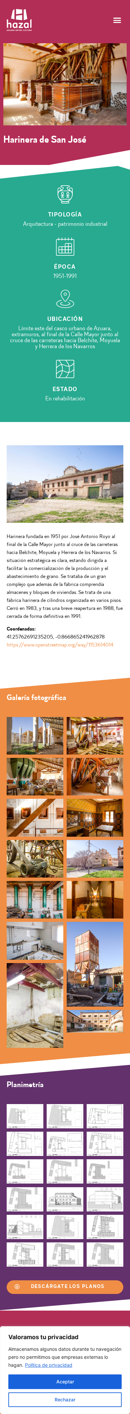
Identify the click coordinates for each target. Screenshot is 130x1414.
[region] (65, 1370)
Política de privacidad (48, 1365)
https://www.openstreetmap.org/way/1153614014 (60, 645)
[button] (117, 20)
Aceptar (65, 1381)
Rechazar (65, 1399)
